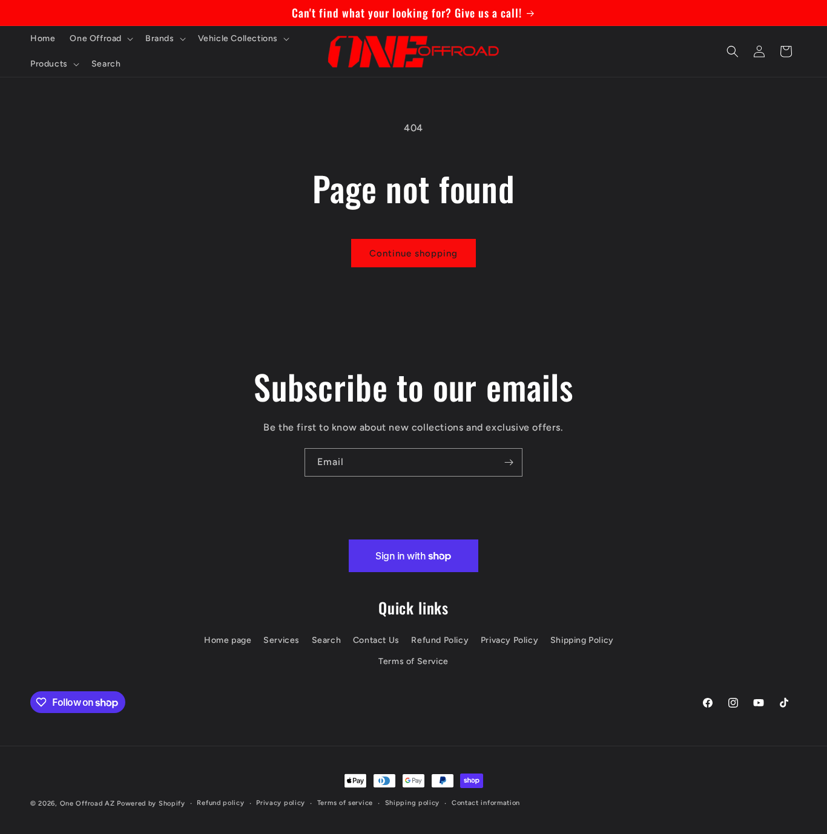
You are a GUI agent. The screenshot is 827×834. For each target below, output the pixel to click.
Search (326, 640)
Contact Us (376, 640)
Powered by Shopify (151, 803)
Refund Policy (440, 640)
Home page (227, 640)
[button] (100, 38)
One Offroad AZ (87, 803)
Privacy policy (280, 803)
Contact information (486, 803)
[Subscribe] (508, 462)
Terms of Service (413, 661)
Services (281, 640)
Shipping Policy (582, 640)
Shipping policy (412, 803)
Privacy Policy (509, 640)
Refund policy (220, 803)
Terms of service (345, 803)
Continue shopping (413, 253)
